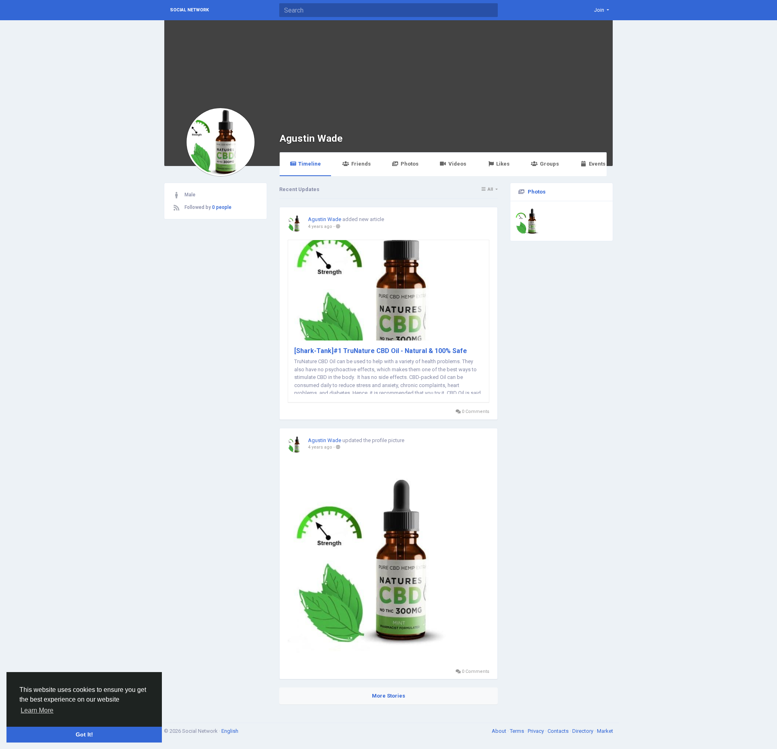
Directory (583, 731)
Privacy (536, 731)
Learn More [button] (37, 710)
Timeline (309, 164)
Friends (361, 164)
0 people (221, 207)
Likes (503, 164)
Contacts (559, 731)
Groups (549, 164)
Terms (517, 731)
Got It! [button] (84, 734)
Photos (409, 164)
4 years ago (320, 226)
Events (597, 164)
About (499, 731)
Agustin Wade (311, 138)
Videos (457, 164)
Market (605, 731)
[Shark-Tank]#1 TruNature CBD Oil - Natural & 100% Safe (380, 351)
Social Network (189, 10)
